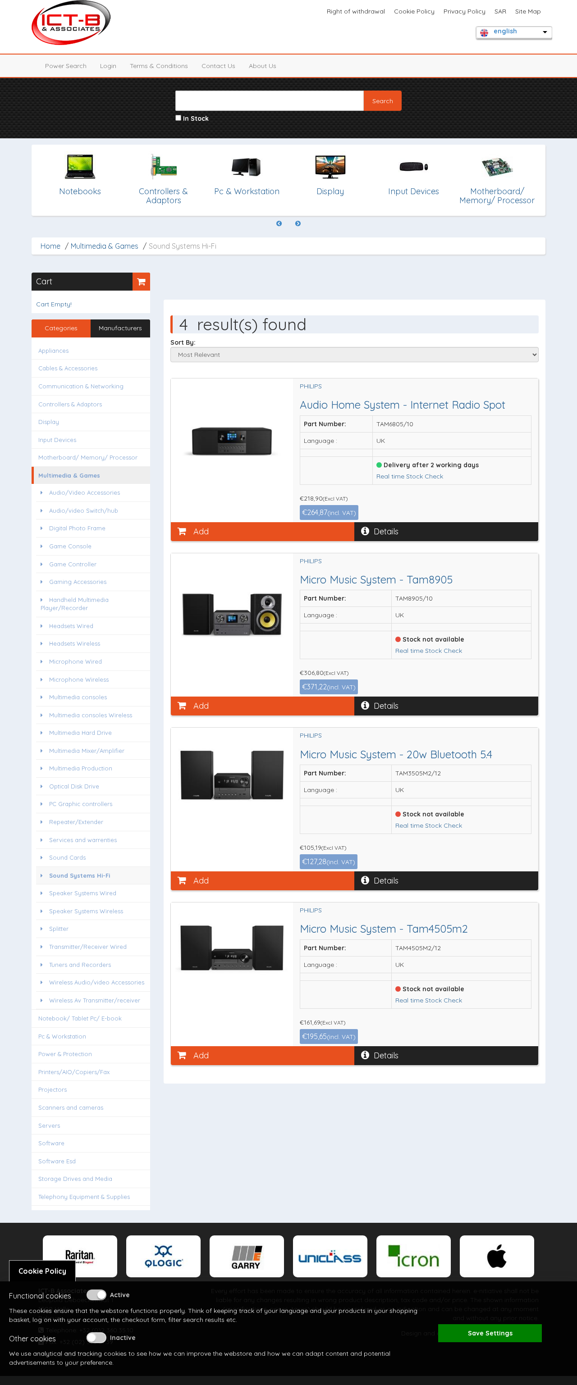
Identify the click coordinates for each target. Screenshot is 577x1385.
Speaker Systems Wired (81, 893)
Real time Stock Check (409, 476)
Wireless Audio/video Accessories (95, 982)
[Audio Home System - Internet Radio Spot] (232, 436)
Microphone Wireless (78, 679)
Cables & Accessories (67, 368)
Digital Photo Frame (76, 528)
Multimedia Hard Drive (79, 732)
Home (50, 246)
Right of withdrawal (356, 11)
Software (51, 1143)
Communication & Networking (81, 386)
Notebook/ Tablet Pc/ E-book (80, 1018)
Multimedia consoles (77, 697)
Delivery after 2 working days (430, 465)
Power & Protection (65, 1053)
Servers (49, 1125)
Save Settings (490, 1333)
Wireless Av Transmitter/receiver (93, 1000)
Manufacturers (120, 328)
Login (108, 66)
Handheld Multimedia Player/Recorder (75, 604)
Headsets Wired (70, 625)
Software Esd (57, 1161)
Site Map (528, 11)
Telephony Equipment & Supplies (84, 1196)
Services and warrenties (82, 839)
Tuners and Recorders (79, 964)
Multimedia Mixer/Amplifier (85, 750)
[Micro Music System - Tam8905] (232, 611)
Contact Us (218, 66)
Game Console (69, 546)
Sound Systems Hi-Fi (78, 875)
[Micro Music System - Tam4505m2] (232, 947)
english (505, 31)
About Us (262, 66)
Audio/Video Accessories (83, 492)
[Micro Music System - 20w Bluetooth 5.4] (232, 775)
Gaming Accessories (76, 581)
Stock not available (432, 639)
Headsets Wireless (73, 643)
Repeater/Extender (75, 821)
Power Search (66, 66)
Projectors (52, 1089)
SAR (500, 11)
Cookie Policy (414, 11)
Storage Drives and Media (75, 1178)
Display (48, 421)
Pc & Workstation (62, 1036)
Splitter (58, 928)
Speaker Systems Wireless (85, 911)
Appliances (53, 350)
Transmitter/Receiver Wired (87, 946)
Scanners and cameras (70, 1107)
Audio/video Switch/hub (82, 510)
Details (386, 531)
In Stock (195, 118)
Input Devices (57, 439)
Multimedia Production (79, 768)
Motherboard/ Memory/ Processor (87, 457)
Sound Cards (66, 857)
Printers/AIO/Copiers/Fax (74, 1071)
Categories (61, 328)
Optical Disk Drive (73, 786)
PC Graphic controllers (79, 803)
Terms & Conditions (159, 66)
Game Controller (71, 564)
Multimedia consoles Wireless (89, 715)
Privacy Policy (464, 11)
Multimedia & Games (104, 246)
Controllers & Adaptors (70, 404)
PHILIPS (311, 386)
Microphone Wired (74, 661)
